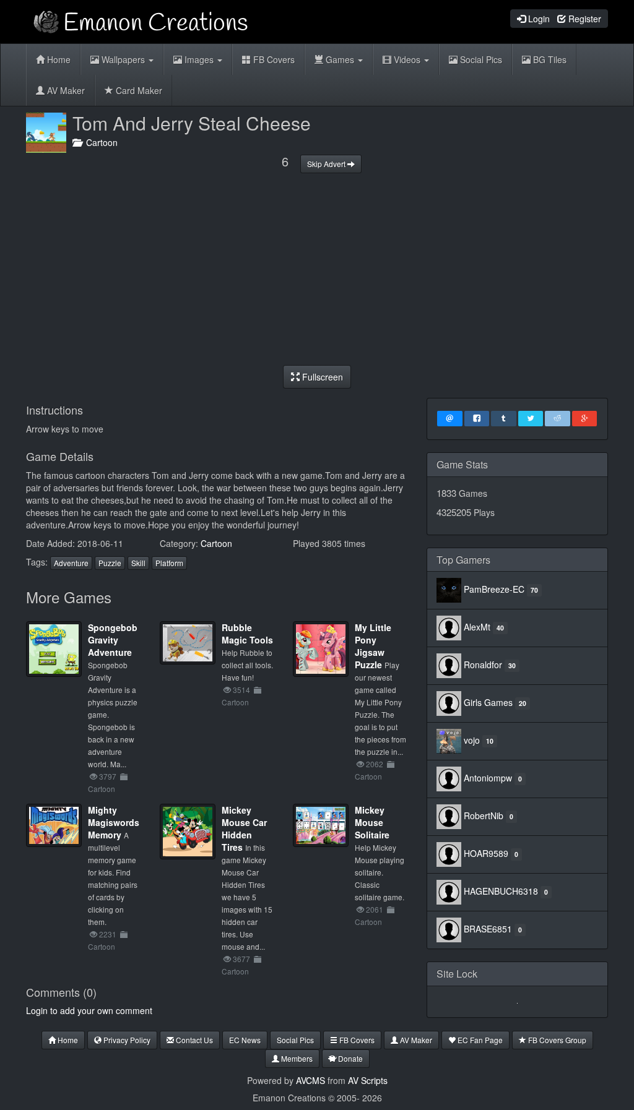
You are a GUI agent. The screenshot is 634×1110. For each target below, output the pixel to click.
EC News (245, 1040)
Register (583, 18)
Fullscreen (321, 377)
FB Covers (273, 59)
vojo (472, 740)
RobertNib (483, 815)
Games (340, 59)
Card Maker (137, 90)
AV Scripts (368, 1080)
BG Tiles (549, 59)
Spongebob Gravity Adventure (112, 639)
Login (538, 18)
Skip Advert (327, 163)
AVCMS (310, 1080)
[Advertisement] (317, 269)
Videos (407, 59)
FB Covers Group (556, 1040)
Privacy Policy (126, 1040)
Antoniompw (488, 778)
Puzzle (109, 562)
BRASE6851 (488, 929)
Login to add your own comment (89, 1010)
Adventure (71, 562)
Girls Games (488, 702)
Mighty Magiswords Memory (113, 822)
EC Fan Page (479, 1040)
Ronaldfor (483, 664)
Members (296, 1058)
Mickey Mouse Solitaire (372, 822)
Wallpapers (123, 59)
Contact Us (193, 1040)
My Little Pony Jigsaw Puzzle (373, 646)
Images (199, 59)
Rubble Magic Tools (247, 633)
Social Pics (480, 59)
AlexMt (477, 627)
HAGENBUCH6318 (501, 891)
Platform (169, 562)
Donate (349, 1058)
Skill (138, 562)
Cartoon (99, 142)
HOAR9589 (486, 853)
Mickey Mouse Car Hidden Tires (244, 828)
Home (58, 59)
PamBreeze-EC (494, 589)
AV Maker (65, 90)
